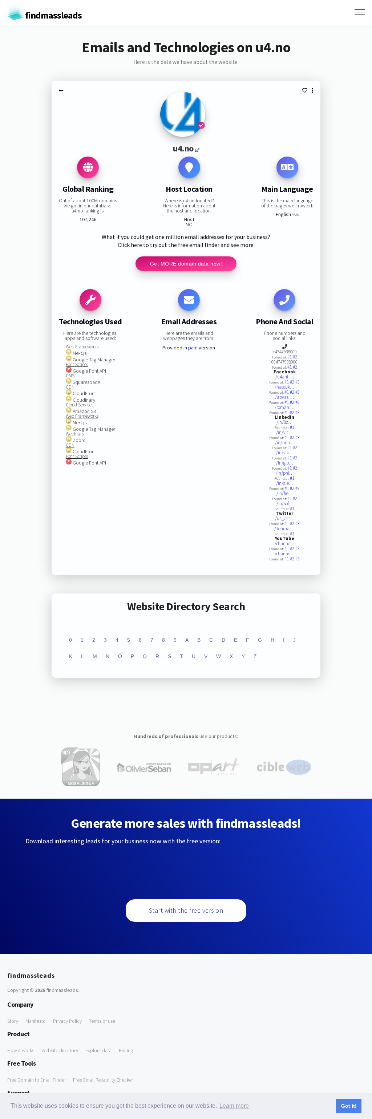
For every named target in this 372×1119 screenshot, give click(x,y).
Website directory (59, 1050)
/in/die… (284, 483)
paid (193, 347)
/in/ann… (284, 442)
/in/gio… (284, 463)
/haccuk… (284, 387)
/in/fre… (284, 493)
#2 (295, 357)
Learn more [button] (234, 1106)
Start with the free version (186, 910)
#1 (290, 357)
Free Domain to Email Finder (36, 1080)
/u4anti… (284, 377)
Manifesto (35, 1021)
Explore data (98, 1050)
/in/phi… (285, 473)
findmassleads (53, 15)
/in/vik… (284, 453)
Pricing (126, 1050)
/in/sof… (284, 503)
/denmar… (284, 529)
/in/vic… (284, 432)
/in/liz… (284, 422)
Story (12, 1021)
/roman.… (285, 407)
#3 (297, 382)
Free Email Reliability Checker (103, 1080)
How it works (20, 1050)
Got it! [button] (349, 1106)
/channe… (285, 543)
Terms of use (102, 1021)
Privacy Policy (67, 1021)
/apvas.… (284, 397)
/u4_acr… (284, 518)
